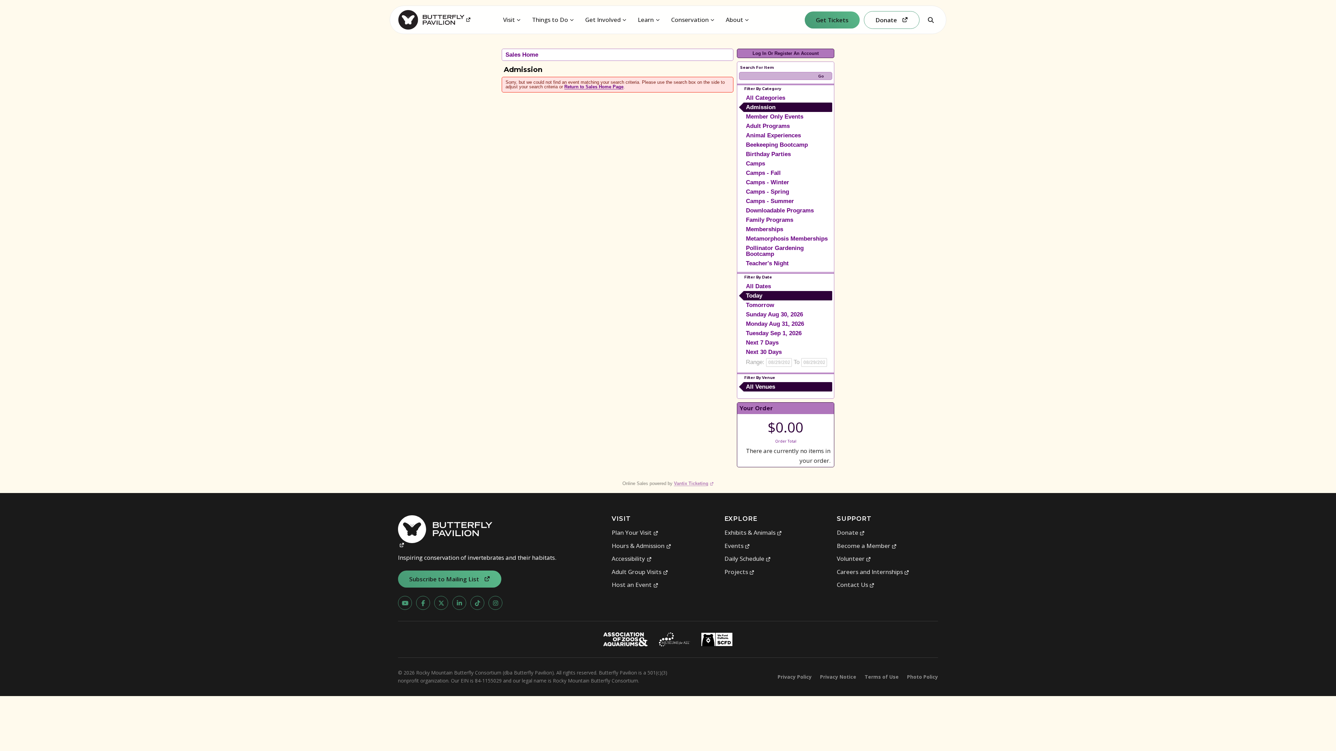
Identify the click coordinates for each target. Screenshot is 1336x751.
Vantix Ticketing (694, 483)
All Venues (760, 386)
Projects (739, 572)
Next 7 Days (762, 342)
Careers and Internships (873, 572)
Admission (761, 107)
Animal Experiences (773, 135)
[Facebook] (423, 603)
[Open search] (931, 20)
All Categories (765, 98)
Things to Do (550, 20)
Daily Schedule (747, 559)
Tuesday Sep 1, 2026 (774, 333)
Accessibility (632, 559)
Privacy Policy (795, 676)
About (734, 20)
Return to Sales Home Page (593, 86)
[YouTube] (405, 603)
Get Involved (603, 20)
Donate (851, 532)
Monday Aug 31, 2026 (775, 324)
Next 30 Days (764, 352)
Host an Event (635, 585)
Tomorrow (760, 305)
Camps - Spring (767, 191)
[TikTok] (477, 603)
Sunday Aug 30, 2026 (774, 314)
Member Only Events (774, 116)
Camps (755, 163)
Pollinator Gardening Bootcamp (775, 251)
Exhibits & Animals (753, 532)
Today (754, 295)
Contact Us (856, 585)
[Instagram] (495, 603)
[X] (441, 603)
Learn (646, 20)
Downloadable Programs (780, 210)
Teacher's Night (767, 263)
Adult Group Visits (640, 572)
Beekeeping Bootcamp (777, 145)
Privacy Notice (838, 676)
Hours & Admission (641, 546)
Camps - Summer (770, 201)
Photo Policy (922, 676)
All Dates (758, 286)
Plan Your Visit (635, 532)
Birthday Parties (768, 154)
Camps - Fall (763, 173)
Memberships (764, 229)
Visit (509, 20)
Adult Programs (768, 126)
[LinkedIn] (459, 603)
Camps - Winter (767, 182)
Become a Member (867, 546)
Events (737, 546)
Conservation (690, 20)
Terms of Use (882, 676)
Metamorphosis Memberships (787, 238)
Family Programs (769, 220)
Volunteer (854, 559)
